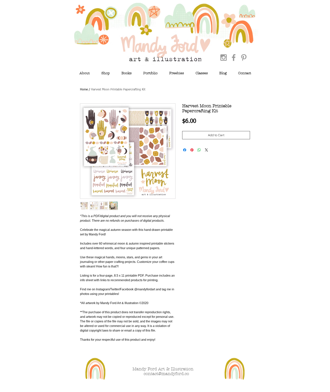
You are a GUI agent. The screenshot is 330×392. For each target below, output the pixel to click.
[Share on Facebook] (184, 150)
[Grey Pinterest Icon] (243, 57)
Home (84, 89)
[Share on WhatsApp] (199, 150)
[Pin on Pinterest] (192, 150)
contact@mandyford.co (166, 373)
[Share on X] (206, 150)
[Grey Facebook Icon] (233, 57)
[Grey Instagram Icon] (223, 57)
